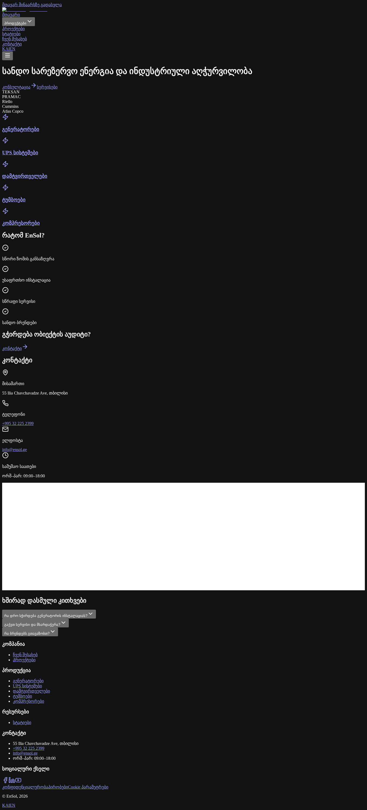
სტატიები (11, 33)
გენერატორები (28, 680)
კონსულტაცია (16, 87)
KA (5, 49)
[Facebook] (5, 782)
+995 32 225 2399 (18, 423)
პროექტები (13, 28)
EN (12, 49)
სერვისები (47, 87)
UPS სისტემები (27, 686)
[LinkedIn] (12, 782)
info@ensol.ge (14, 449)
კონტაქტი (12, 44)
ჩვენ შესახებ (14, 39)
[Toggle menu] (7, 55)
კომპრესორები (28, 701)
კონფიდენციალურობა (25, 787)
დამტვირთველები (31, 691)
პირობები (58, 787)
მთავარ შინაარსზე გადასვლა (32, 4)
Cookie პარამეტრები (88, 787)
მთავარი (11, 14)
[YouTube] (18, 782)
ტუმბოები (22, 696)
